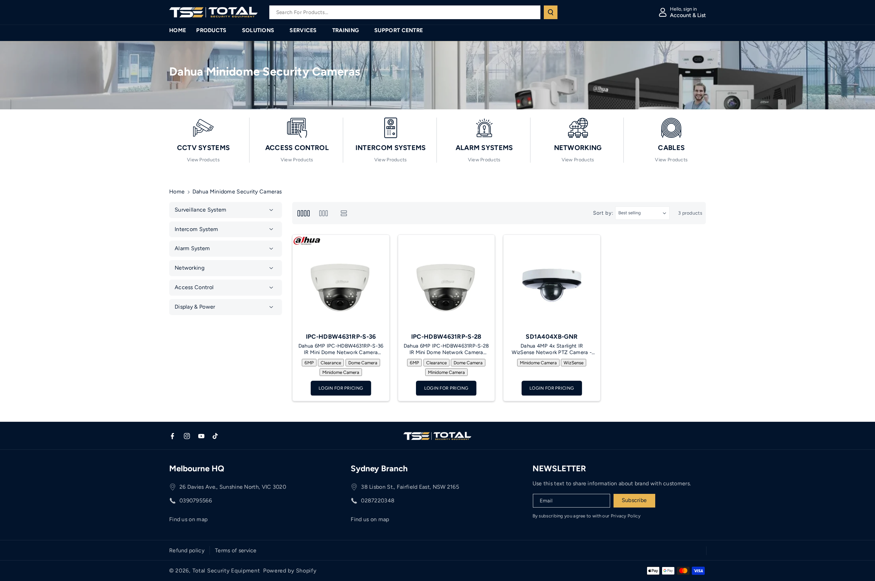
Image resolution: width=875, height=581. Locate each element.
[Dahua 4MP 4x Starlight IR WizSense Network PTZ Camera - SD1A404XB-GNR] (551, 283)
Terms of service (236, 550)
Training (345, 30)
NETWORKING (578, 148)
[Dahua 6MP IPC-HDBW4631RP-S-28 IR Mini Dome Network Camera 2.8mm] (446, 283)
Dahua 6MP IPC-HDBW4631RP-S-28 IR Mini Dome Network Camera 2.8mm (446, 349)
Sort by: (603, 213)
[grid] (303, 213)
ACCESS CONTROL (297, 148)
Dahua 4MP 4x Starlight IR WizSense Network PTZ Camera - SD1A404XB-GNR (552, 349)
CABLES (671, 148)
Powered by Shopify (290, 570)
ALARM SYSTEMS (484, 148)
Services (303, 30)
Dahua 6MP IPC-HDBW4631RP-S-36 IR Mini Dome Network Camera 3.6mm (340, 349)
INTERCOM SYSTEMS (390, 148)
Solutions (258, 30)
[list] (344, 213)
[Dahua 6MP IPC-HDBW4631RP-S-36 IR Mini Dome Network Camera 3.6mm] (341, 283)
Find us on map (188, 519)
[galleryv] (323, 213)
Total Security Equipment (226, 570)
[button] (213, 30)
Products (211, 30)
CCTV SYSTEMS (203, 148)
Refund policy (186, 550)
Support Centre (398, 30)
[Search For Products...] (550, 12)
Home (177, 191)
